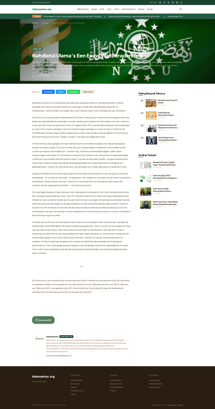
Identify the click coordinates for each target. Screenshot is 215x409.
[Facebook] (160, 2)
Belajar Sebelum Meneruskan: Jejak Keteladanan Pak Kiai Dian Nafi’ (123, 16)
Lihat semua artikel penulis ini (58, 356)
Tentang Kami (154, 380)
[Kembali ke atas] (209, 405)
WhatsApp (73, 92)
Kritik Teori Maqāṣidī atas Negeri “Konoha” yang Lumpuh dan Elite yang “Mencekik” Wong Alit (54, 16)
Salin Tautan (88, 92)
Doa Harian (75, 384)
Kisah (102, 9)
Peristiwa (45, 23)
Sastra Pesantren (128, 9)
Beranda (35, 23)
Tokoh (116, 9)
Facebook (48, 92)
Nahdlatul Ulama (40, 103)
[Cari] (180, 9)
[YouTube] (172, 2)
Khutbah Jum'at (77, 391)
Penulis (150, 9)
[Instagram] (168, 2)
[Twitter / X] (164, 2)
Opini (109, 9)
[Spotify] (177, 2)
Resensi (141, 9)
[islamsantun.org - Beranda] (41, 9)
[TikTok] (181, 2)
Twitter (61, 92)
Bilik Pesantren (83, 9)
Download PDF (44, 320)
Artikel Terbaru (115, 380)
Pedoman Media (155, 384)
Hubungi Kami (154, 387)
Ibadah (94, 9)
